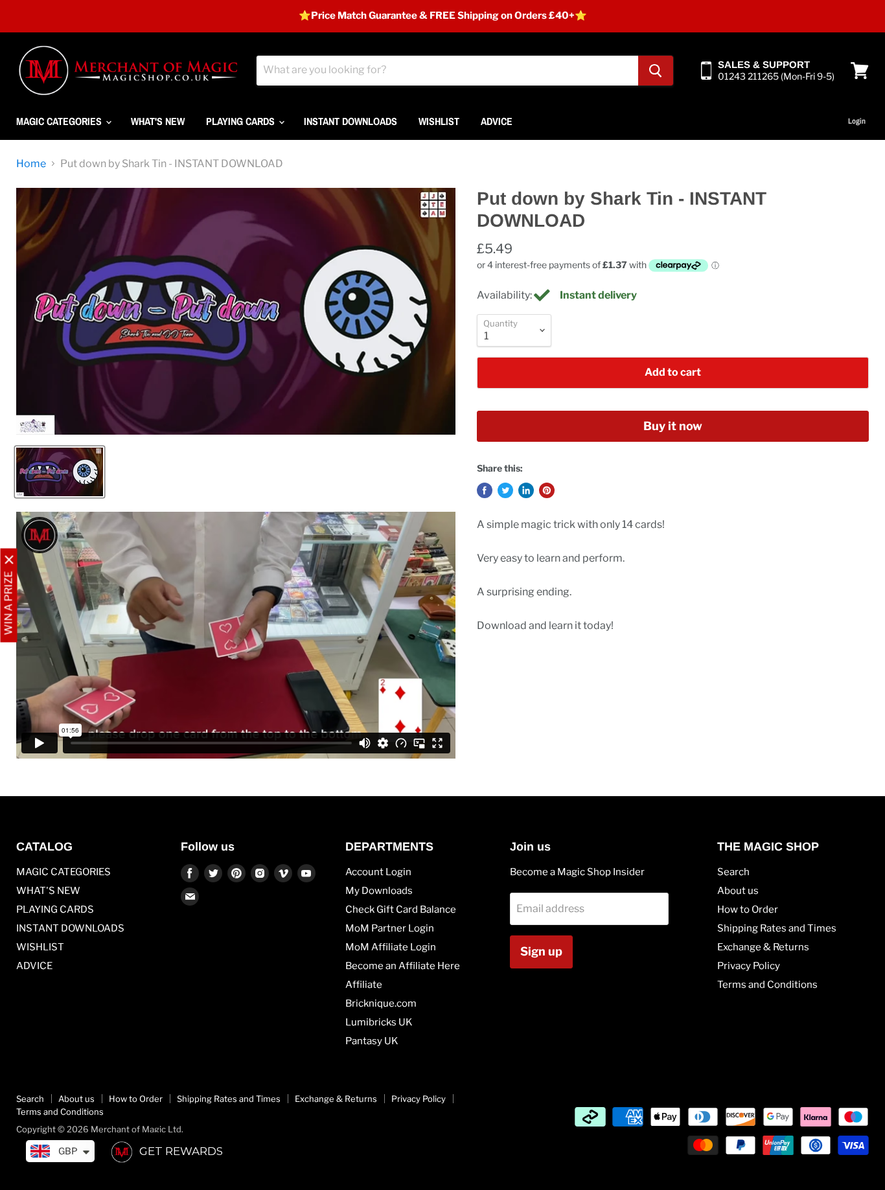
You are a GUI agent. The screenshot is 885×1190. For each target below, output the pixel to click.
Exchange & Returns (763, 947)
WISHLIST (439, 121)
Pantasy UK (371, 1041)
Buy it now (672, 426)
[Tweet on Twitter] (505, 490)
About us (738, 891)
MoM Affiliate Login (390, 947)
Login (857, 121)
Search (733, 872)
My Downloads (379, 891)
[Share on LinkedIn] (526, 490)
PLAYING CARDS (241, 121)
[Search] (655, 71)
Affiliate (363, 984)
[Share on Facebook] (484, 490)
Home (31, 164)
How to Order (747, 909)
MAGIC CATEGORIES (60, 121)
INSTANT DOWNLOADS (350, 121)
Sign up (541, 951)
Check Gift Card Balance (400, 909)
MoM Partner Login (389, 928)
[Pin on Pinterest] (547, 490)
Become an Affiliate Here (402, 966)
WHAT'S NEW (158, 121)
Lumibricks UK (379, 1022)
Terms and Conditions (767, 984)
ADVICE (496, 121)
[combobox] (447, 71)
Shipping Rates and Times (776, 928)
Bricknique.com (381, 1003)
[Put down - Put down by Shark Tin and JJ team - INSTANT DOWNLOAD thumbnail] (59, 472)
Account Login (378, 872)
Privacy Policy (748, 966)
